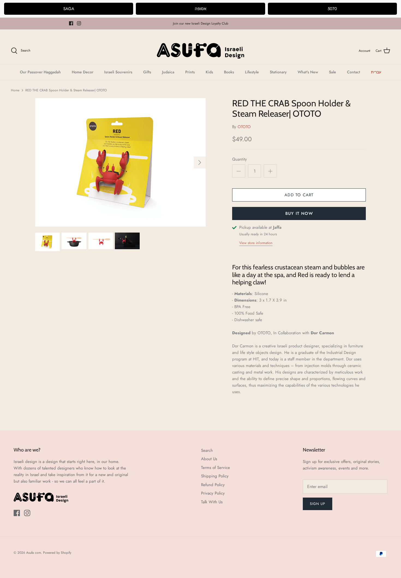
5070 (332, 9)
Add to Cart (299, 195)
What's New (308, 72)
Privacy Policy (213, 493)
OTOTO (244, 127)
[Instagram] (79, 23)
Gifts (147, 72)
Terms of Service (215, 468)
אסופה (200, 9)
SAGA (68, 9)
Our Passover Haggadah (40, 72)
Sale (332, 72)
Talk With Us (212, 502)
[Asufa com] (200, 51)
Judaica (168, 72)
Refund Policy (213, 485)
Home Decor (82, 72)
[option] (120, 162)
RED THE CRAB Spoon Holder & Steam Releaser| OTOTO (66, 90)
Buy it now (299, 213)
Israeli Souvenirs (118, 72)
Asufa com (33, 552)
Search (207, 450)
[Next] (200, 162)
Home (15, 90)
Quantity (239, 159)
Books (229, 72)
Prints (190, 72)
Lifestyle (252, 72)
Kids (209, 72)
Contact (353, 72)
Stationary (278, 72)
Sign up (317, 503)
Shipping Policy (215, 476)
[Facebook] (71, 23)
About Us (209, 459)
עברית (376, 72)
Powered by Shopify (57, 552)
